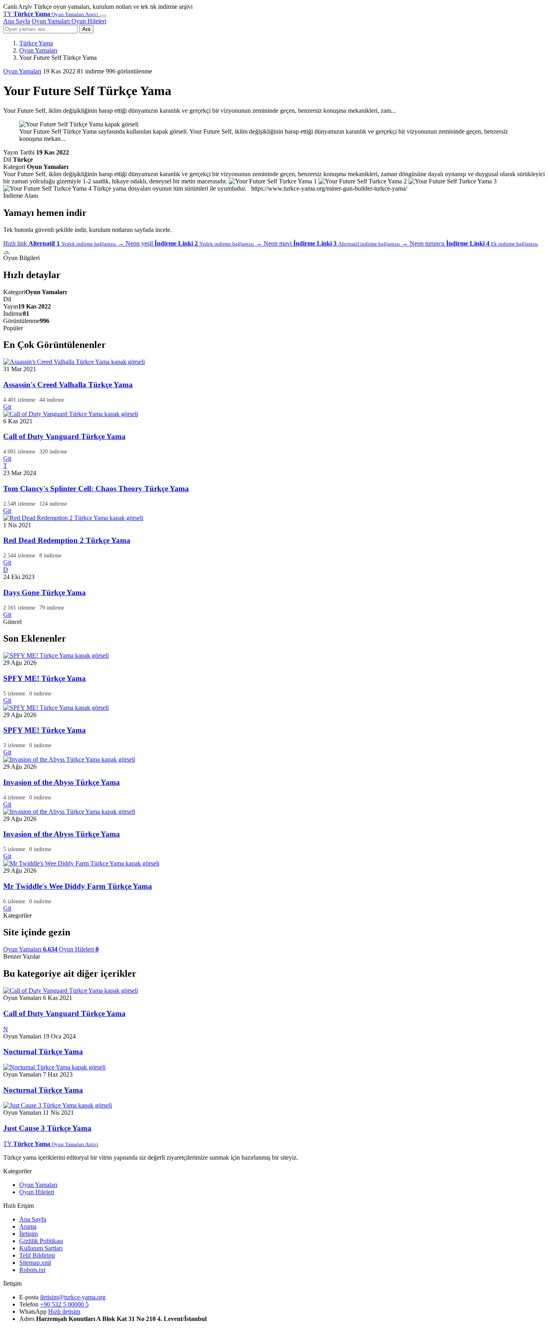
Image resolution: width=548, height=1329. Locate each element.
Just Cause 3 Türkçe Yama (47, 1128)
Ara (86, 29)
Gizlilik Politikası (41, 1241)
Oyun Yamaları (51, 21)
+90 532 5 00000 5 (64, 1304)
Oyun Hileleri (88, 21)
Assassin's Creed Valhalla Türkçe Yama (68, 384)
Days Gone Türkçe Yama (44, 592)
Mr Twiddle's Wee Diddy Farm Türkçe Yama (77, 886)
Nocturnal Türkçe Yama (43, 1051)
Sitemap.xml (35, 1262)
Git (7, 406)
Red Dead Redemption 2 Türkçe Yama (66, 540)
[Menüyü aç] (103, 16)
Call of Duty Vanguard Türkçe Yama (64, 436)
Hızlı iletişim (64, 1311)
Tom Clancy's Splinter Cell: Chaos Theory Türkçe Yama (96, 488)
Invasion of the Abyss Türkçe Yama (61, 782)
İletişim (28, 1233)
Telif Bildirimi (37, 1255)
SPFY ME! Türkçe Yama (44, 678)
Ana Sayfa (16, 21)
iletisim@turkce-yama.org (73, 1297)
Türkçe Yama (36, 43)
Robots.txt (32, 1269)
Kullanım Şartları (41, 1248)
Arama (28, 1226)
